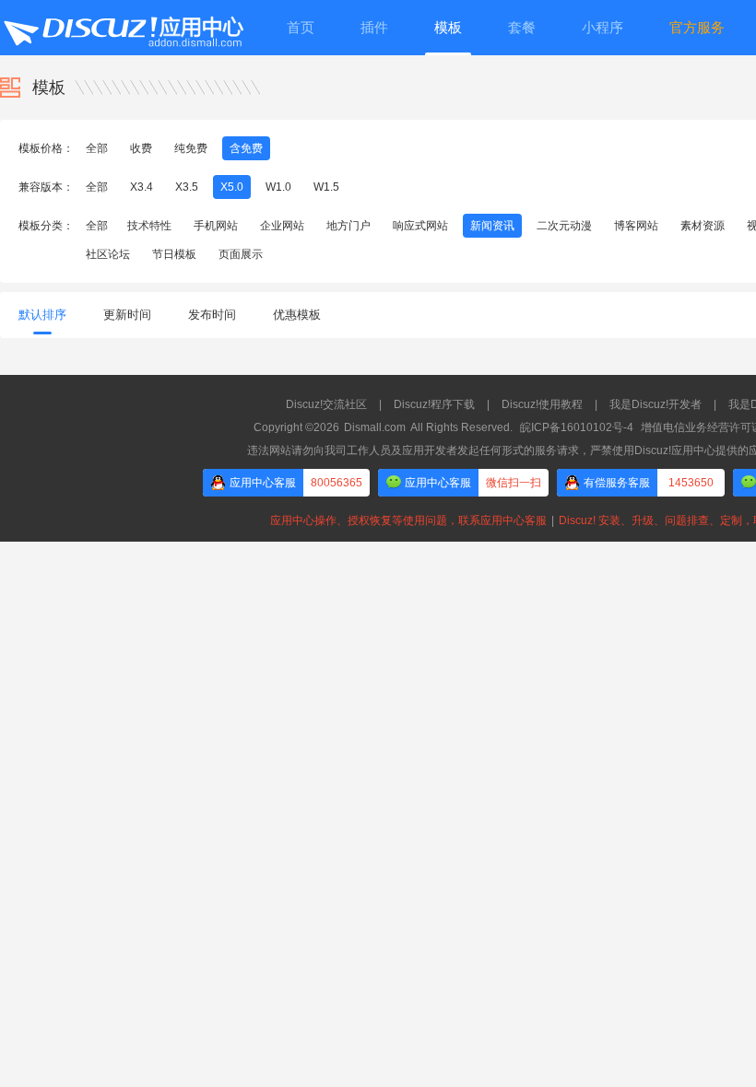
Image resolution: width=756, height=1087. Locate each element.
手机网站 (216, 225)
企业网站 (282, 225)
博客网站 (636, 225)
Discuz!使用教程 (542, 404)
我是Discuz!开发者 (655, 404)
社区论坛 (108, 254)
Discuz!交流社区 (326, 404)
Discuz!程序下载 (434, 404)
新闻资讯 (492, 225)
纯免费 (190, 148)
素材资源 (702, 225)
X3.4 (141, 187)
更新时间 (127, 314)
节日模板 (174, 254)
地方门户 (348, 225)
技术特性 (149, 225)
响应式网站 (420, 225)
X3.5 (186, 187)
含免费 (246, 148)
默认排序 (42, 314)
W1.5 (326, 187)
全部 (97, 148)
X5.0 (231, 187)
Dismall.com (375, 427)
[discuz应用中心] (122, 27)
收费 (141, 148)
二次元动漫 (564, 225)
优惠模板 (297, 314)
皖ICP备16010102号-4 (576, 427)
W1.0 (278, 187)
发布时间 (212, 314)
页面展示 (241, 254)
